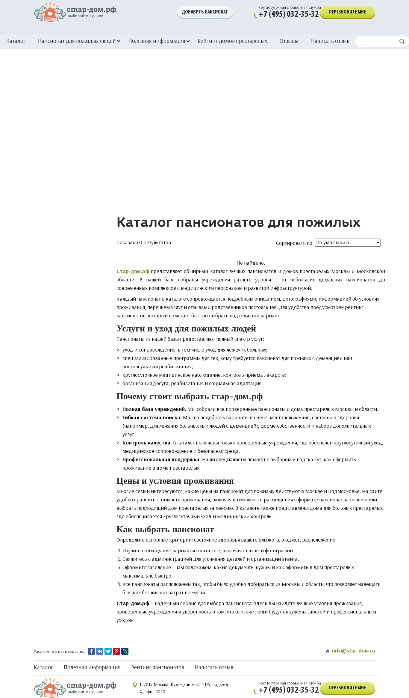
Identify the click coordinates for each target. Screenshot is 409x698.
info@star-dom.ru (353, 650)
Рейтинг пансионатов (157, 667)
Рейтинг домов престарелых (232, 40)
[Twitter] (108, 651)
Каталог (15, 40)
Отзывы (289, 40)
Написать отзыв (330, 40)
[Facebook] (91, 651)
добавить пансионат (205, 12)
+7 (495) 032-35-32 (288, 14)
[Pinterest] (116, 651)
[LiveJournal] (124, 651)
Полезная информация (92, 667)
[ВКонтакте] (99, 651)
